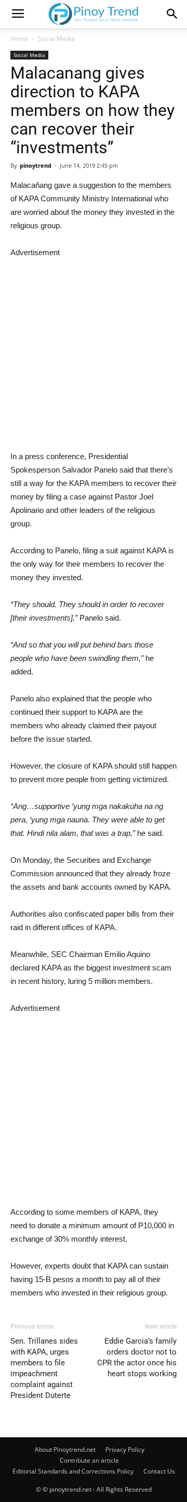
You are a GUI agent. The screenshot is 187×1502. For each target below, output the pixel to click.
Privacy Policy (124, 1449)
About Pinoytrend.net (65, 1449)
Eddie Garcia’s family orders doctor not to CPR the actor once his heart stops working (137, 1357)
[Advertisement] (93, 352)
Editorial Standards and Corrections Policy (72, 1471)
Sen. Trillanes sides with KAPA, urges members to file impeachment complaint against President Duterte (44, 1368)
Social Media (56, 38)
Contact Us (159, 1471)
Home (19, 38)
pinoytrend (35, 165)
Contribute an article (89, 1460)
